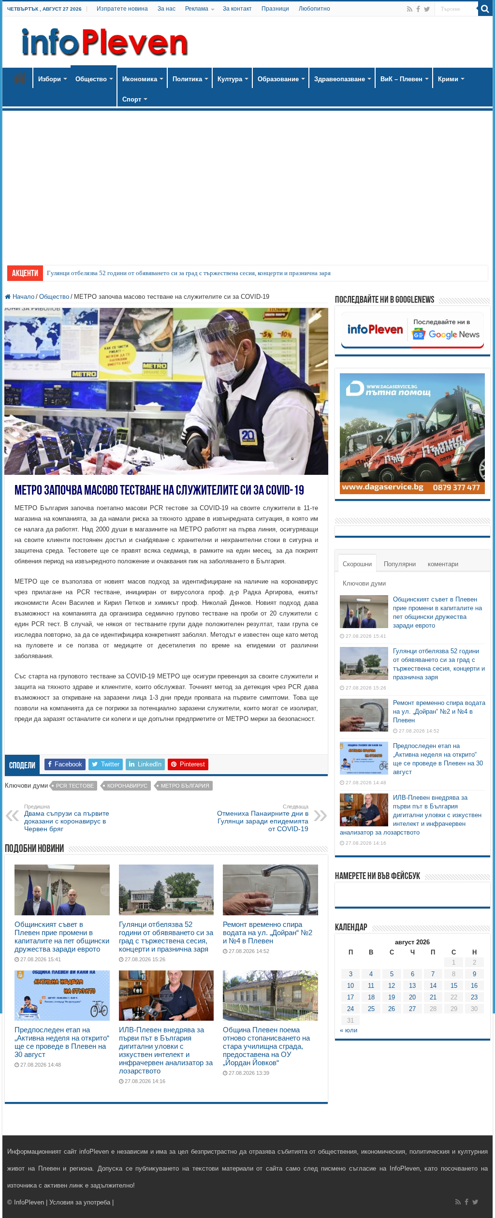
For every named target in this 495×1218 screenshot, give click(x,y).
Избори (49, 79)
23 (474, 997)
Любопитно (314, 8)
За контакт (237, 8)
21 (433, 997)
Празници (275, 8)
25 (371, 1009)
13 (412, 985)
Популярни (400, 564)
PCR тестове (75, 786)
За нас (166, 8)
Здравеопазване (339, 79)
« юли (348, 1030)
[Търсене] (485, 8)
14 (433, 985)
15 (454, 985)
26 (391, 1009)
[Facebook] (418, 9)
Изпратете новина (122, 8)
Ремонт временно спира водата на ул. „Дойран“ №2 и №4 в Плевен (267, 932)
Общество (91, 79)
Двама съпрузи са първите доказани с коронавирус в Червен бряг (66, 818)
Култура (230, 79)
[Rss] (409, 9)
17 (350, 997)
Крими (448, 79)
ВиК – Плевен (401, 79)
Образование (278, 79)
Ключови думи (364, 583)
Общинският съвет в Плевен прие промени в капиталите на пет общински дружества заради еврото (62, 936)
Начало (19, 78)
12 (391, 985)
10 (350, 985)
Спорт (131, 99)
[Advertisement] (247, 183)
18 (371, 997)
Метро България (185, 786)
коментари (443, 564)
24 (350, 1009)
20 (412, 997)
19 (391, 997)
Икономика (139, 79)
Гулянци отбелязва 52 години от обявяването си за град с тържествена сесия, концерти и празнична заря (189, 273)
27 (412, 1009)
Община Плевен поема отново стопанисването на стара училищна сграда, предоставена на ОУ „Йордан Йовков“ (266, 1046)
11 (371, 985)
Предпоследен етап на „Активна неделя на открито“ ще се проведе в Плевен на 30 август (62, 1042)
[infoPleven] (102, 40)
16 (474, 985)
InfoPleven (29, 1202)
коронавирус (127, 786)
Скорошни (357, 564)
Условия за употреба (79, 1202)
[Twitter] (427, 9)
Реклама (196, 8)
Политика (187, 79)
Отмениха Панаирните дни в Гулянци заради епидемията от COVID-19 (262, 818)
